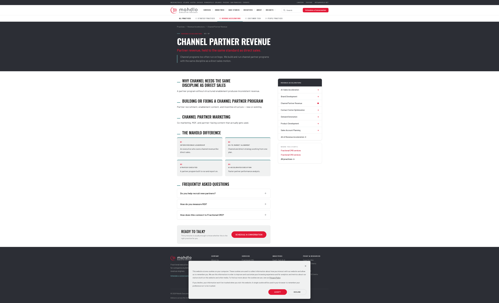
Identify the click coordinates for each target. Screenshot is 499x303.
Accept (277, 292)
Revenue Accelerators (230, 18)
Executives (248, 10)
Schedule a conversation (181, 276)
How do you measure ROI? (193, 204)
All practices (288, 159)
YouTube (309, 2)
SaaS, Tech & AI (279, 260)
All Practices (185, 18)
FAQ (304, 278)
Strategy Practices (205, 18)
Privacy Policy (275, 278)
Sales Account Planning (300, 130)
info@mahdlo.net (322, 2)
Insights (270, 10)
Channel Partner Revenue (300, 103)
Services (207, 10)
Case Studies (234, 10)
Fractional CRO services (291, 155)
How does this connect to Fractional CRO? (202, 214)
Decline (297, 292)
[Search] (284, 10)
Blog (305, 267)
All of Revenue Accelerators (293, 137)
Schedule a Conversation (315, 10)
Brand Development (300, 96)
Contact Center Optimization (300, 110)
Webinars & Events (310, 274)
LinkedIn (300, 2)
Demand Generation (300, 117)
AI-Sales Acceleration (300, 90)
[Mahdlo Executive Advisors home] (184, 10)
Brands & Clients (309, 263)
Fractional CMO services (291, 150)
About (259, 10)
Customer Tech (253, 18)
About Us (215, 260)
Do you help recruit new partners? (198, 193)
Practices (181, 27)
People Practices (274, 18)
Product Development (300, 123)
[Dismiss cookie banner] (305, 266)
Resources (307, 271)
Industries (220, 10)
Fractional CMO (248, 260)
